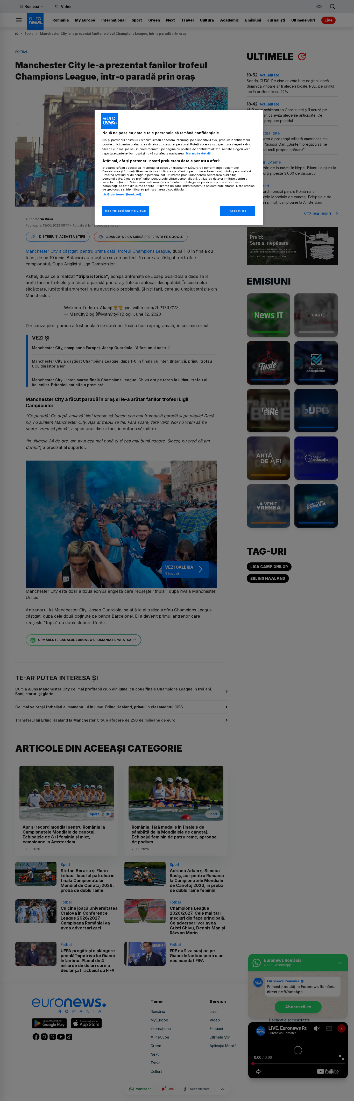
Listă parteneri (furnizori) (121, 194)
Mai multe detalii (198, 153)
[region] (179, 167)
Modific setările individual (125, 211)
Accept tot (238, 211)
